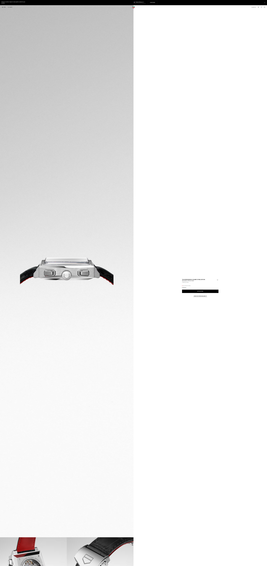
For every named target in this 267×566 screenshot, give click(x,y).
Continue (153, 2)
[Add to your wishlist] (217, 280)
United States (138, 2)
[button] (261, 7)
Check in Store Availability (200, 296)
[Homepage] (133, 7)
